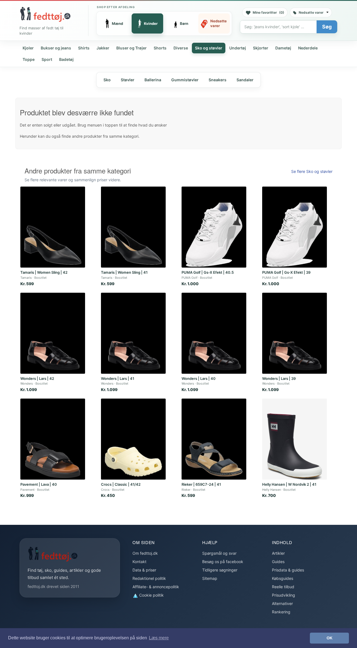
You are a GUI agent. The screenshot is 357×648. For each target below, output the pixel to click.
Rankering (281, 611)
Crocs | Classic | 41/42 (121, 484)
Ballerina (152, 79)
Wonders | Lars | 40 (199, 378)
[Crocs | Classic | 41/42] (133, 439)
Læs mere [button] (159, 637)
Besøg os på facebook (222, 561)
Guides (278, 561)
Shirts (84, 48)
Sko (107, 79)
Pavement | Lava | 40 (38, 484)
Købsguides (282, 578)
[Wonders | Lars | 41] (133, 333)
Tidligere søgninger (219, 570)
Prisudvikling (283, 595)
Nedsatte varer (311, 12)
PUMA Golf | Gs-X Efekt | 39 (286, 272)
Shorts (160, 48)
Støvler (127, 79)
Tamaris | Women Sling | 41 (124, 272)
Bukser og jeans (56, 48)
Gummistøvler (185, 79)
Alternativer (282, 603)
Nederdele (308, 48)
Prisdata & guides (288, 570)
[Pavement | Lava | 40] (52, 439)
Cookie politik (151, 595)
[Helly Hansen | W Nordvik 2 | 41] (294, 439)
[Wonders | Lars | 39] (294, 333)
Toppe (29, 59)
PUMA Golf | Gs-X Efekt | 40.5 (208, 272)
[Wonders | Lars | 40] (214, 333)
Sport (47, 59)
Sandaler (245, 79)
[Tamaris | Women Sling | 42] (52, 227)
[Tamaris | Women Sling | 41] (133, 227)
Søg (327, 27)
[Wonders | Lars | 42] (52, 333)
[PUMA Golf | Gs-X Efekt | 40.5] (214, 227)
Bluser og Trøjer (131, 48)
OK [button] (329, 638)
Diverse (180, 48)
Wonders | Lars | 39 (279, 378)
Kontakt (139, 561)
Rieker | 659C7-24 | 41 (201, 484)
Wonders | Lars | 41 (117, 378)
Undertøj (237, 48)
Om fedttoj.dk (145, 553)
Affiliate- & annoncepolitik (155, 586)
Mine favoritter (268, 12)
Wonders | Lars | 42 (37, 378)
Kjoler (28, 48)
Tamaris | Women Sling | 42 (43, 272)
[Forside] (45, 14)
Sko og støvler (208, 48)
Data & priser (144, 570)
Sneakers (217, 79)
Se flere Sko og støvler (311, 171)
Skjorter (260, 48)
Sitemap (209, 578)
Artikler (278, 553)
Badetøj (66, 59)
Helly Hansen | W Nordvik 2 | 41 (289, 484)
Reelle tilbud (283, 586)
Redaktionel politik (149, 578)
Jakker (103, 48)
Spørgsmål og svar (219, 553)
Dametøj (283, 48)
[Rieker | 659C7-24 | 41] (214, 439)
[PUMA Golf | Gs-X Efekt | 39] (294, 227)
